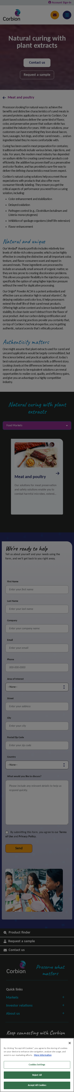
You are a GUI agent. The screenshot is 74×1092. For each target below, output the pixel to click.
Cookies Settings (37, 1065)
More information (43, 1055)
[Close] (70, 1043)
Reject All (37, 1075)
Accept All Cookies (37, 1085)
